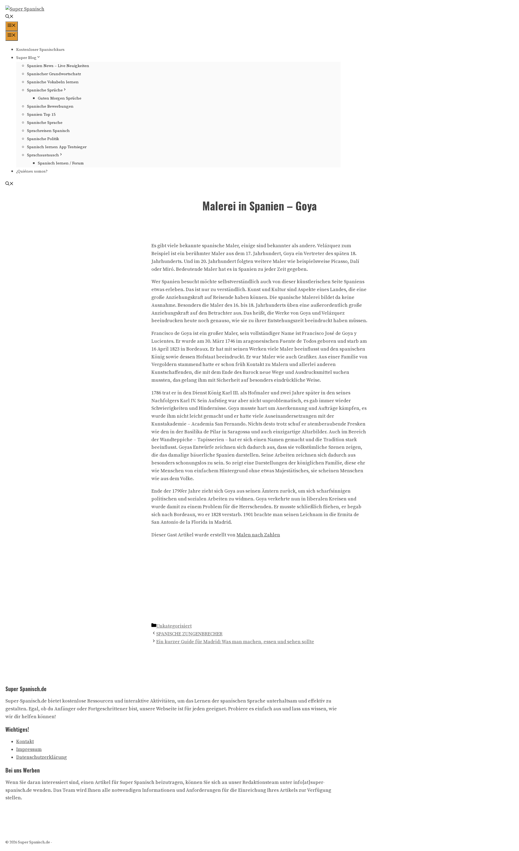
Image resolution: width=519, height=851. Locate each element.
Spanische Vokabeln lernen (53, 82)
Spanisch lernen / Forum (61, 163)
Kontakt (25, 741)
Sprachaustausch (43, 155)
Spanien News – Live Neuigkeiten (58, 65)
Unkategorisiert (174, 626)
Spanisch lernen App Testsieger (56, 147)
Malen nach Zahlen (258, 535)
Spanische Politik (43, 138)
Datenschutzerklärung (41, 757)
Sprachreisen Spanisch (48, 130)
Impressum (29, 749)
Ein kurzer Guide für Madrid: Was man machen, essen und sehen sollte (235, 642)
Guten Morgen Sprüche (59, 98)
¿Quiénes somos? (32, 171)
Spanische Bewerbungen (50, 106)
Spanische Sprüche (45, 90)
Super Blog (26, 57)
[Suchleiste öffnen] (9, 17)
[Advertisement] (259, 582)
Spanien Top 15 (41, 114)
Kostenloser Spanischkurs (40, 49)
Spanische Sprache (44, 122)
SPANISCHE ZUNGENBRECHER (189, 634)
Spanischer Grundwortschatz (54, 74)
